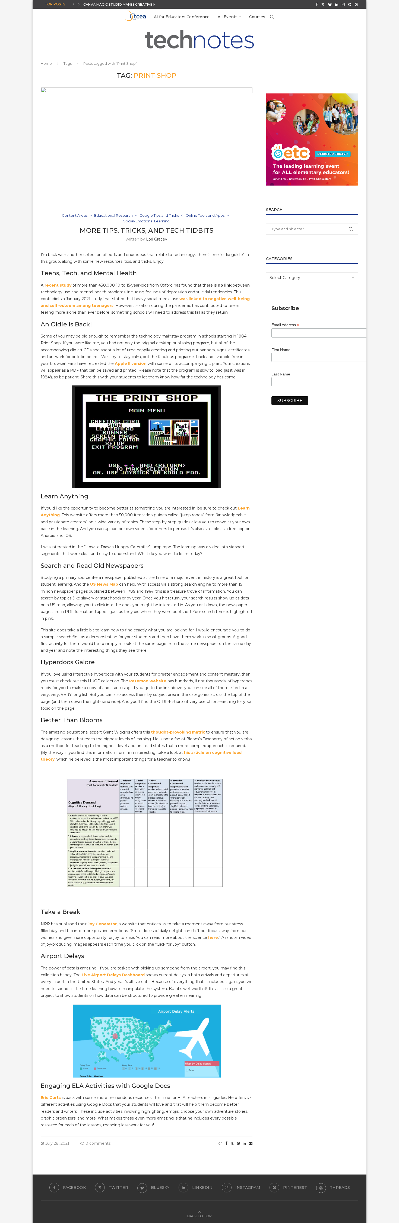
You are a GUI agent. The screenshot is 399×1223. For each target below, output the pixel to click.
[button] (73, 4)
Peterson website (147, 681)
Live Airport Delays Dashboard (113, 974)
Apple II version (131, 363)
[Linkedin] (336, 4)
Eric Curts (51, 1097)
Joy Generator (102, 924)
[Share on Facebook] (226, 1143)
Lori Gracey (156, 239)
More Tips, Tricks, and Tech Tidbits (146, 230)
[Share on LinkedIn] (244, 1143)
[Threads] (356, 4)
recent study (58, 285)
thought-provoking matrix (178, 732)
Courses (257, 16)
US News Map (104, 584)
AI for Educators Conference (182, 16)
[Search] (272, 17)
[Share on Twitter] (232, 1143)
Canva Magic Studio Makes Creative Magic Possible (132, 4)
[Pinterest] (349, 4)
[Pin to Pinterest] (238, 1143)
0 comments (98, 1143)
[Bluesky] (330, 4)
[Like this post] (219, 1143)
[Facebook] (317, 4)
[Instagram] (343, 4)
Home (46, 63)
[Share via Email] (250, 1143)
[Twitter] (323, 4)
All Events (227, 16)
